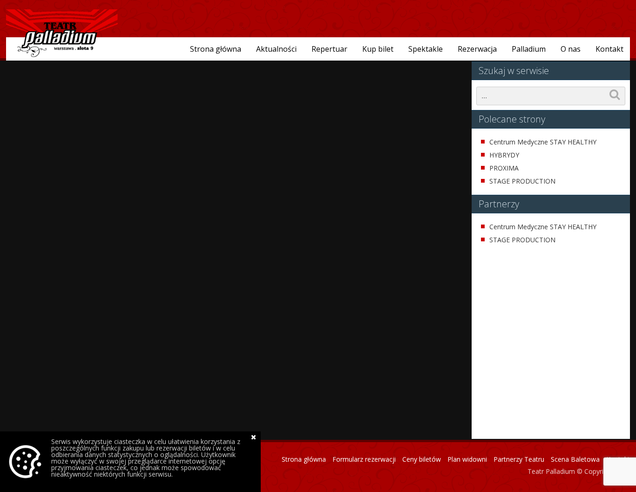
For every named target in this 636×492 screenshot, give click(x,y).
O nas (571, 49)
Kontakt (609, 49)
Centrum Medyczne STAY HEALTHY (542, 142)
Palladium (529, 49)
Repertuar (329, 49)
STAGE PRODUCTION (522, 181)
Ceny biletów (421, 459)
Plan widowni (467, 459)
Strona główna (215, 49)
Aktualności (276, 49)
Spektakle (425, 49)
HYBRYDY (504, 155)
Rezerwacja (477, 49)
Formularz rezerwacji (364, 459)
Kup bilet (377, 49)
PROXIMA (504, 168)
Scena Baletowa (575, 459)
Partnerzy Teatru (519, 459)
